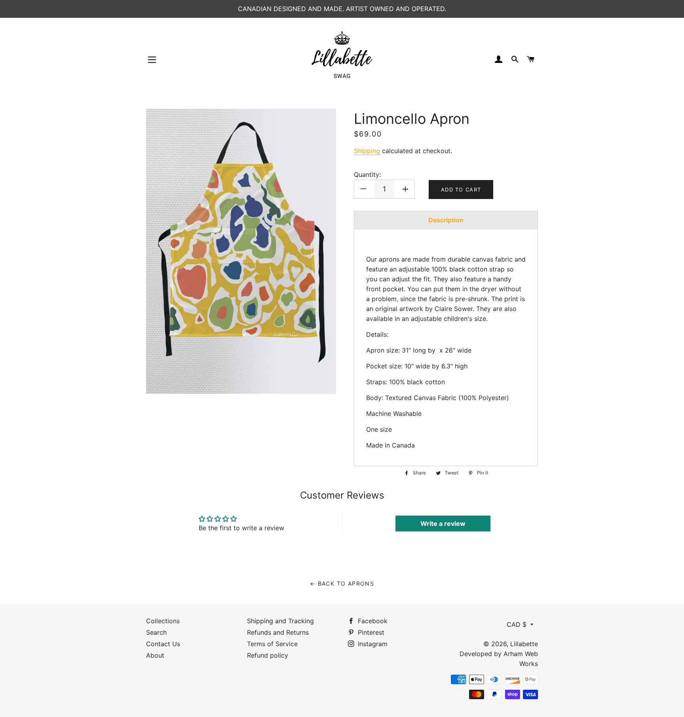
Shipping (367, 151)
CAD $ (516, 624)
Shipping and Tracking (280, 621)
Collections (163, 621)
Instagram (372, 644)
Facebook (372, 621)
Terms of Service (272, 644)
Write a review (443, 523)
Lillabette (524, 644)
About (155, 655)
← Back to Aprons (342, 583)
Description (446, 220)
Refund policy (267, 655)
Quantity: (367, 174)
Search (156, 632)
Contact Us (163, 644)
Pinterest (370, 632)
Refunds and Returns (278, 632)
